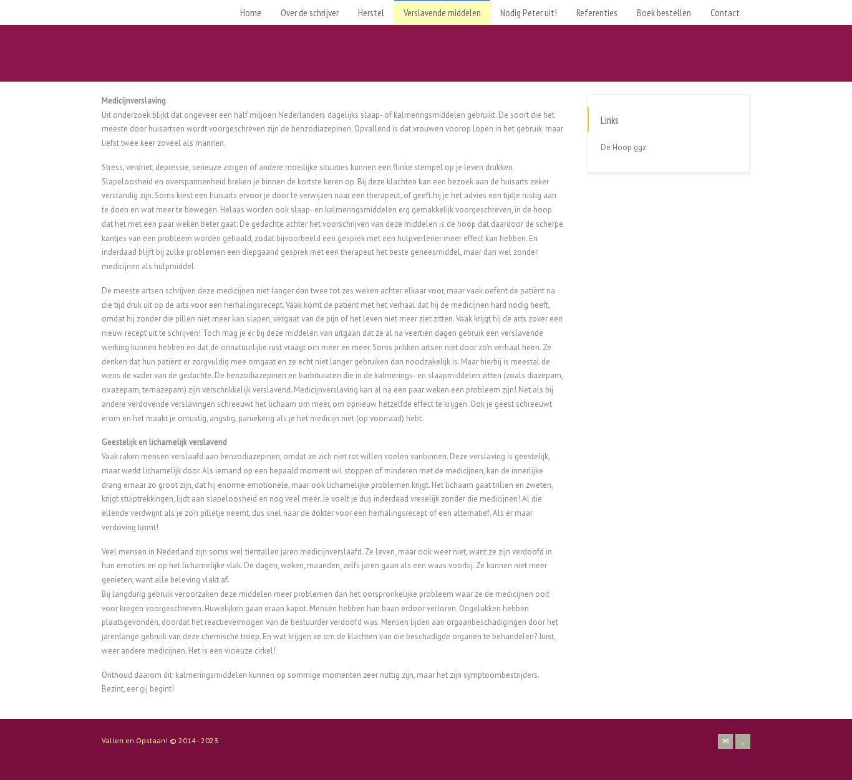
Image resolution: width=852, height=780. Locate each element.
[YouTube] (742, 741)
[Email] (725, 741)
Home (250, 12)
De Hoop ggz (623, 147)
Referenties (596, 12)
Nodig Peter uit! (528, 12)
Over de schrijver (310, 12)
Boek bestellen (664, 12)
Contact (725, 12)
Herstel (371, 12)
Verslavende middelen (442, 12)
